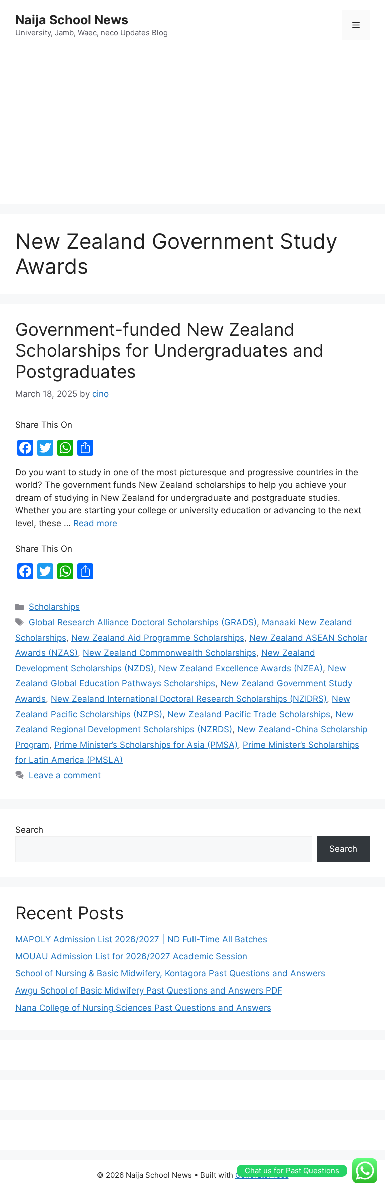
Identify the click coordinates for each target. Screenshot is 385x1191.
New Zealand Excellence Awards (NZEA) (241, 668)
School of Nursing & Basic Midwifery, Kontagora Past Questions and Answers (170, 973)
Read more (95, 523)
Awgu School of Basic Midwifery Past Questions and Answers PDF (148, 990)
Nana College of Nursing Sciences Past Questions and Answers (143, 1008)
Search (29, 830)
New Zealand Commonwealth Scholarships (169, 653)
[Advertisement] (192, 123)
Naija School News (71, 19)
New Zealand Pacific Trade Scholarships (248, 714)
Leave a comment (65, 775)
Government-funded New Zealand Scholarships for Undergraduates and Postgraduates (169, 350)
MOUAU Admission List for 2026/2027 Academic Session (131, 956)
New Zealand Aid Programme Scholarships (157, 638)
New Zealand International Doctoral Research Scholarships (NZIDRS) (189, 699)
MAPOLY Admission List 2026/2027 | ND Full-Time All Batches (141, 939)
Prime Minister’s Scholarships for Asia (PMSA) (146, 745)
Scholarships (54, 607)
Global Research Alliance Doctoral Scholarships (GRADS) (143, 622)
